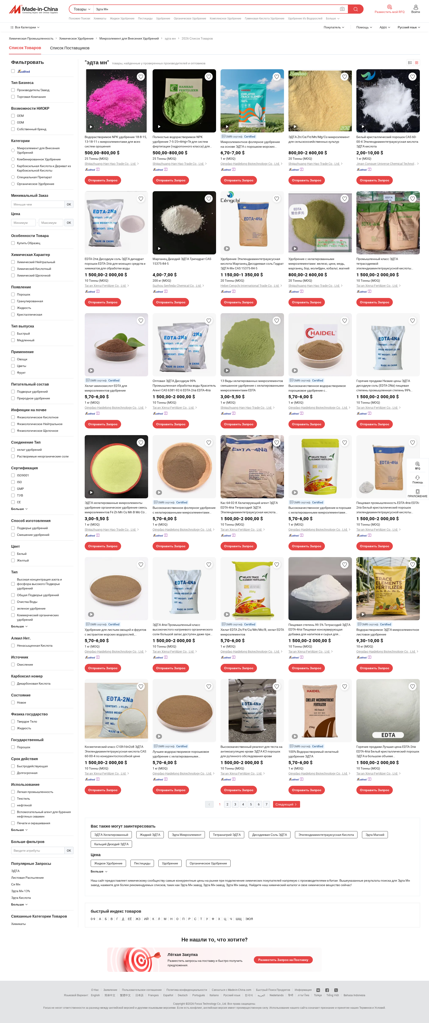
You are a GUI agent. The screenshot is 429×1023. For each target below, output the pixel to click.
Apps (383, 27)
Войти (415, 12)
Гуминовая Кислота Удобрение (264, 18)
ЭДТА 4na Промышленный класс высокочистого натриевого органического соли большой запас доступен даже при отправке (183, 629)
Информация (303, 990)
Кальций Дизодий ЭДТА (111, 844)
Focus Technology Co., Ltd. (211, 1003)
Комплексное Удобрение (225, 18)
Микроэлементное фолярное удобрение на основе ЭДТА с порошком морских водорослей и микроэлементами (250, 144)
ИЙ (146, 919)
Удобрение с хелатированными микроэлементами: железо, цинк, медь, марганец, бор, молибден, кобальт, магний (318, 263)
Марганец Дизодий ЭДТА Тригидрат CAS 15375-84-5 (182, 261)
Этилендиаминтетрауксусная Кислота (326, 834)
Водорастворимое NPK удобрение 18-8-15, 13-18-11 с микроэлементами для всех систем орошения (116, 141)
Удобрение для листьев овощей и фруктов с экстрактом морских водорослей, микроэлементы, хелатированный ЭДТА (115, 632)
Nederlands (277, 995)
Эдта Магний (375, 834)
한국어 (249, 995)
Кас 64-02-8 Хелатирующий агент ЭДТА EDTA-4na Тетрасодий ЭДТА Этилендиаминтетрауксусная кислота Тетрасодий (249, 507)
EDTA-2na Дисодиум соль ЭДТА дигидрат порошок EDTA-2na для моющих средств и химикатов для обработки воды (115, 263)
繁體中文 (125, 995)
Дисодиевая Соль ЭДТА (269, 834)
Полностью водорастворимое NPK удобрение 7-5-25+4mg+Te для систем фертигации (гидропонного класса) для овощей (181, 142)
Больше (97, 871)
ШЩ (239, 919)
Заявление (110, 990)
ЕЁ (130, 919)
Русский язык (231, 995)
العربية (261, 995)
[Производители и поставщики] (33, 9)
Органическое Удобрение (190, 18)
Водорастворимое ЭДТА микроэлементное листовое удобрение (387, 631)
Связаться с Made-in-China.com (231, 990)
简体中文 (110, 995)
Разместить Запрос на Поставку (283, 960)
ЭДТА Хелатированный (111, 834)
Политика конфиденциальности (186, 990)
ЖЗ (138, 919)
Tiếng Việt (332, 995)
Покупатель (332, 27)
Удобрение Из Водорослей (305, 18)
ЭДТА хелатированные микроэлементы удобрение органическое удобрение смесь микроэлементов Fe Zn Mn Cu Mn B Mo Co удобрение (116, 507)
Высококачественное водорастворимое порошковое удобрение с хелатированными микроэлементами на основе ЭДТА (317, 388)
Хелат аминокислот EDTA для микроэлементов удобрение (106, 388)
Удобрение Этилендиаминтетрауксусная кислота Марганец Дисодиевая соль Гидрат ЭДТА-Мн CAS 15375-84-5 (252, 263)
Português (198, 995)
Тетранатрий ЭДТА (227, 834)
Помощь (362, 27)
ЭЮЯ (249, 919)
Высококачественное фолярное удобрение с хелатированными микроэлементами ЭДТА (184, 510)
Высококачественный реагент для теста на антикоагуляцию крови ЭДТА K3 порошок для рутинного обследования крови (251, 751)
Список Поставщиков (70, 47)
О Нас (95, 990)
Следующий (284, 804)
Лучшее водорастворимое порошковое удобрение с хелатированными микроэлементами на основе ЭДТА (181, 754)
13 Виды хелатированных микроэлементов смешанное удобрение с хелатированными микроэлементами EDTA (252, 385)
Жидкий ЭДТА (150, 834)
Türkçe (318, 995)
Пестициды (145, 18)
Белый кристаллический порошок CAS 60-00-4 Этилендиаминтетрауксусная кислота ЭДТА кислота (387, 141)
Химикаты (100, 18)
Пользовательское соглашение (142, 990)
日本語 (139, 995)
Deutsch (183, 995)
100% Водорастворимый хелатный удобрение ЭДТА (313, 753)
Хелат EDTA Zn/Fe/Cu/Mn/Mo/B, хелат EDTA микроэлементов (252, 631)
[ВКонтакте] (318, 990)
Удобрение (163, 18)
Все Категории (25, 27)
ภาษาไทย (303, 995)
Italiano (214, 995)
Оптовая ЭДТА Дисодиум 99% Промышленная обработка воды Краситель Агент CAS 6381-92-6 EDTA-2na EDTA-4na (184, 385)
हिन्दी (290, 995)
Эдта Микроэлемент (186, 834)
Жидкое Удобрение (122, 18)
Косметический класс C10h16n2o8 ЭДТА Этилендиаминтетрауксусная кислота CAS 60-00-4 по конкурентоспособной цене (115, 751)
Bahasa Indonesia (354, 995)
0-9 (93, 919)
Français (153, 995)
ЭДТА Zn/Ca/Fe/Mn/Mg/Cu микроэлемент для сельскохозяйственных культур (318, 139)
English (95, 995)
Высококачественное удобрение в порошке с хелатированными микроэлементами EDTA (319, 510)
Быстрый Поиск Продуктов (273, 990)
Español (168, 995)
